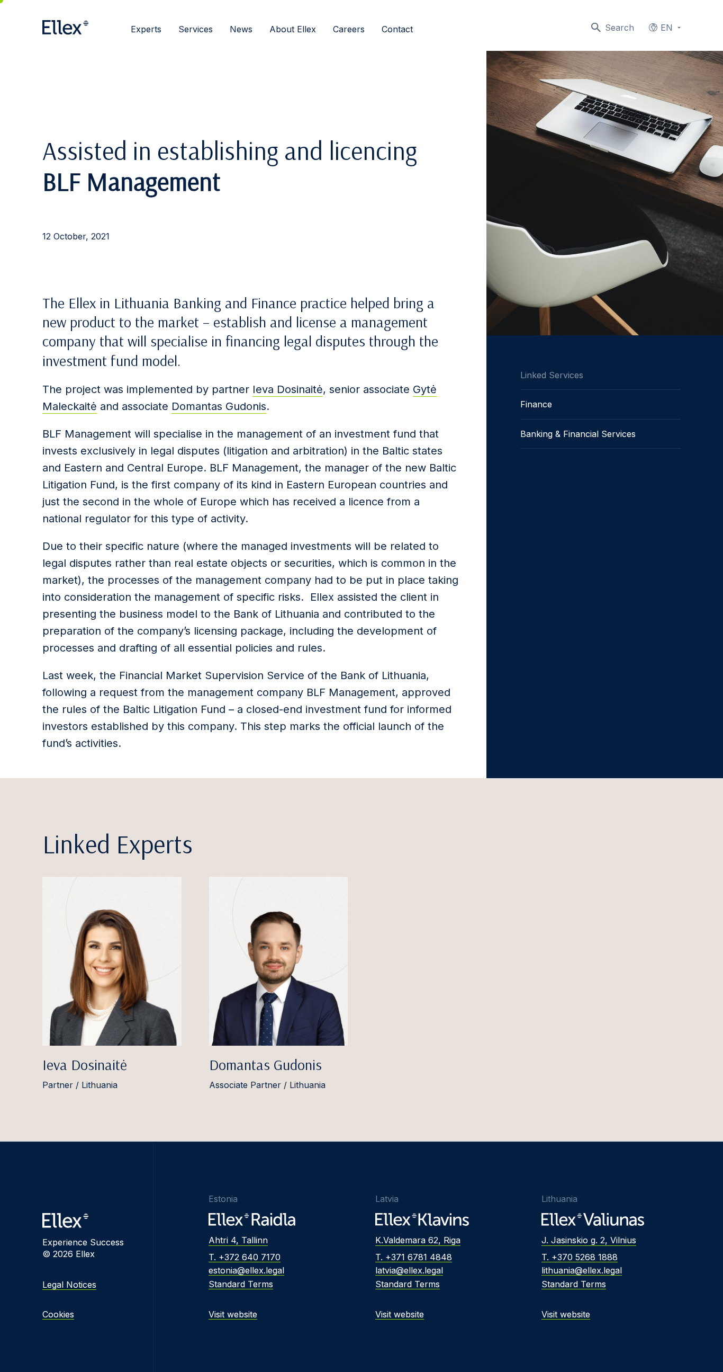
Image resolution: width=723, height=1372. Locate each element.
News (241, 29)
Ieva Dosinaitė (287, 389)
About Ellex (292, 29)
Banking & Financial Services (578, 434)
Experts (146, 29)
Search (619, 27)
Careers (349, 29)
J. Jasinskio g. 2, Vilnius (588, 1240)
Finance (536, 404)
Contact (397, 29)
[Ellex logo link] (65, 27)
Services (195, 29)
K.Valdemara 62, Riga (417, 1240)
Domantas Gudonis (218, 406)
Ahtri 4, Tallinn (238, 1240)
